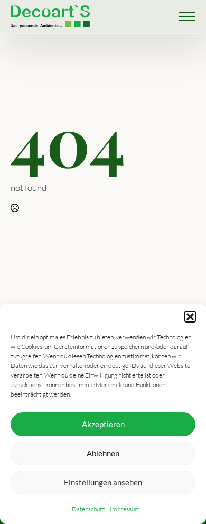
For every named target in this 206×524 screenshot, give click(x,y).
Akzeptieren (103, 424)
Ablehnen (103, 453)
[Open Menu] (187, 16)
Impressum (125, 509)
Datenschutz (88, 509)
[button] (190, 316)
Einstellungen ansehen (103, 482)
